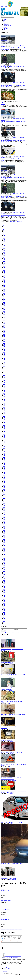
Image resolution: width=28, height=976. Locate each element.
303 (4, 610)
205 (4, 485)
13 (4, 239)
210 (4, 491)
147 (4, 410)
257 (4, 551)
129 (4, 387)
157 (4, 423)
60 (4, 299)
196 (4, 473)
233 (4, 521)
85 (4, 331)
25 (4, 254)
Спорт (5, 27)
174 (4, 445)
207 (4, 487)
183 (4, 457)
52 (4, 289)
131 (4, 390)
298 (4, 604)
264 (4, 560)
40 (4, 273)
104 (4, 355)
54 (4, 291)
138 (4, 399)
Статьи (10, 651)
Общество (5, 20)
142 (4, 404)
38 (4, 271)
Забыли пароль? (16, 632)
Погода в (5, 890)
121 (4, 377)
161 (4, 428)
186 (4, 460)
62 (4, 302)
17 (4, 244)
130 (4, 389)
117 (4, 372)
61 (4, 300)
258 (4, 553)
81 (4, 326)
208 (4, 489)
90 (4, 337)
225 (4, 510)
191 (4, 467)
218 (4, 501)
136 (4, 396)
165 (4, 434)
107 (4, 359)
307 (4, 615)
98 (4, 348)
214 (4, 496)
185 (4, 459)
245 (4, 536)
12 (4, 238)
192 (4, 468)
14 (4, 240)
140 (4, 402)
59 (4, 298)
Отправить (3, 630)
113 (4, 367)
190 (4, 466)
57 (4, 295)
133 (4, 393)
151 (4, 416)
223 (4, 508)
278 (4, 578)
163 (4, 431)
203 (4, 482)
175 (4, 446)
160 (4, 427)
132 (4, 391)
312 (4, 622)
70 (4, 312)
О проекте (5, 967)
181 (4, 454)
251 (4, 544)
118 (4, 373)
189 (4, 464)
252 (4, 545)
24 (4, 253)
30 (4, 261)
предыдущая (12, 221)
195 (4, 472)
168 (4, 437)
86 (4, 332)
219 (4, 503)
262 (4, 558)
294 (4, 599)
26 (4, 255)
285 (4, 587)
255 (4, 549)
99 (4, 349)
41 (4, 275)
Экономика (6, 24)
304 (4, 612)
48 (4, 284)
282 (4, 583)
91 (4, 339)
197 (4, 475)
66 (4, 307)
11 (4, 236)
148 (4, 412)
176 (4, 448)
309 (4, 618)
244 (4, 535)
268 (4, 565)
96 (4, 345)
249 (4, 541)
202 (4, 481)
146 (4, 409)
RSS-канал (6, 969)
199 (4, 477)
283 (4, 585)
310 (4, 619)
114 (4, 368)
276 (4, 576)
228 (4, 514)
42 (4, 276)
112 (4, 366)
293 (4, 598)
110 (4, 363)
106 (4, 358)
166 (4, 435)
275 (4, 574)
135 (4, 395)
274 (4, 573)
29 (4, 259)
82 (4, 327)
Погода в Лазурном (17, 929)
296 (4, 601)
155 (4, 421)
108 (4, 361)
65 (4, 305)
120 (4, 376)
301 (4, 608)
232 (4, 519)
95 (4, 344)
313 (4, 623)
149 (4, 413)
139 (4, 400)
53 (4, 290)
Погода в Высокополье (6, 929)
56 (4, 294)
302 (4, 609)
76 (4, 320)
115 (4, 370)
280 (4, 581)
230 (4, 517)
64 (4, 304)
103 (4, 354)
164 (4, 432)
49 (4, 285)
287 (4, 590)
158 (4, 425)
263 (4, 559)
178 (4, 450)
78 (4, 322)
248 (4, 540)
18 (4, 245)
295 (4, 600)
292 (4, 596)
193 (4, 469)
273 (4, 572)
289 (4, 592)
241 (4, 531)
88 (4, 335)
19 (4, 247)
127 (4, 385)
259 (4, 554)
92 (4, 340)
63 (4, 303)
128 (4, 386)
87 (4, 334)
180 (4, 453)
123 (4, 380)
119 (4, 375)
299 (4, 605)
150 (4, 414)
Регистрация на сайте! (6, 632)
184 (4, 458)
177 (4, 449)
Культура (5, 28)
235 (4, 523)
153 (4, 418)
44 (4, 279)
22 (4, 250)
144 (4, 407)
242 (4, 532)
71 (4, 313)
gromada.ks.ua (4, 6)
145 (4, 408)
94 (4, 343)
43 (4, 277)
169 (4, 439)
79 (4, 323)
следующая (19, 221)
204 (4, 484)
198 (4, 476)
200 (4, 478)
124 (4, 381)
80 (4, 325)
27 (4, 257)
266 (4, 563)
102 (4, 353)
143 (4, 405)
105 (4, 357)
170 (4, 440)
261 (4, 557)
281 (4, 582)
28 (4, 258)
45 (4, 280)
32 (4, 263)
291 (4, 595)
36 (4, 268)
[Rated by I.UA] (6, 954)
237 (4, 526)
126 (4, 384)
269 (4, 567)
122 (4, 378)
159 (4, 426)
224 (4, 509)
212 (4, 494)
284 (4, 586)
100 (4, 350)
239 (4, 528)
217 (4, 500)
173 (4, 444)
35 (4, 267)
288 (4, 591)
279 (4, 580)
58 (4, 296)
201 (4, 480)
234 (4, 522)
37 (4, 270)
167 (4, 436)
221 (4, 505)
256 (4, 550)
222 (4, 507)
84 (4, 330)
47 (4, 282)
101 (4, 352)
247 (4, 539)
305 (4, 613)
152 (4, 417)
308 (4, 617)
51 (4, 288)
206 (4, 486)
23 (4, 252)
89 (4, 336)
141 (4, 403)
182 (4, 455)
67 (4, 308)
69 (4, 311)
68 (4, 309)
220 (4, 504)
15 (4, 241)
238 (4, 527)
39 (4, 272)
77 (4, 321)
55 (4, 293)
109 (4, 362)
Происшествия (7, 25)
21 (4, 249)
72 (4, 314)
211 (4, 492)
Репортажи (6, 29)
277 (4, 577)
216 (4, 499)
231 (4, 518)
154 (4, 419)
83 (4, 329)
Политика (5, 23)
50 (4, 286)
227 (4, 513)
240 (4, 530)
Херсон (5, 19)
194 (4, 471)
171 (4, 441)
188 (4, 463)
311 (4, 621)
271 (4, 569)
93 (4, 341)
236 (4, 525)
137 (4, 398)
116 (4, 371)
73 (4, 316)
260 (4, 555)
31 (4, 262)
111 (4, 364)
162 (4, 430)
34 (4, 266)
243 (4, 533)
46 (4, 281)
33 (4, 264)
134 (4, 394)
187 (4, 462)
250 (4, 542)
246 (4, 537)
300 (4, 606)
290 (4, 594)
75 (4, 318)
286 (4, 589)
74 (4, 317)
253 (4, 546)
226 (4, 512)
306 (4, 614)
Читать (7, 46)
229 (4, 516)
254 (4, 548)
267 (4, 564)
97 (4, 346)
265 (4, 562)
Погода (2, 889)
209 (4, 490)
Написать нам (6, 968)
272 (4, 571)
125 (4, 382)
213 (4, 495)
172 (4, 443)
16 (4, 243)
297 (4, 603)
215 (4, 498)
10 (4, 235)
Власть (5, 21)
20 (4, 248)
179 (4, 451)
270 (4, 568)
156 (4, 422)
